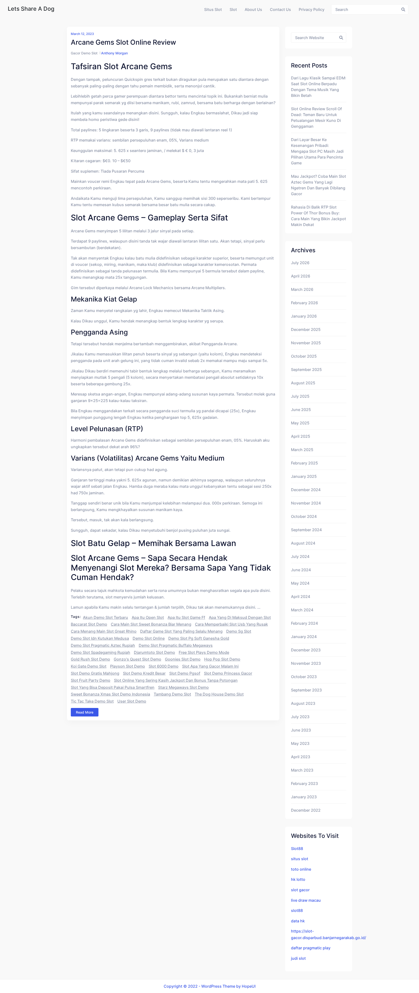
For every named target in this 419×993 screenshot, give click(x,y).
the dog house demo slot (219, 694)
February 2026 (304, 302)
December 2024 (306, 489)
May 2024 (300, 583)
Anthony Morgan (114, 53)
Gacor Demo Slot (84, 53)
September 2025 (306, 369)
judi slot (298, 958)
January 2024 (304, 636)
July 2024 (300, 556)
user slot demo (131, 701)
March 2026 (302, 289)
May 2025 (300, 423)
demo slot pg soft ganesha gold (198, 638)
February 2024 (304, 623)
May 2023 (300, 743)
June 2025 (301, 409)
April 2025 (300, 436)
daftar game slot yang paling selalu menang (181, 631)
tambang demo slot (172, 694)
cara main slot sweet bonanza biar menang (151, 624)
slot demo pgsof (184, 673)
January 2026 (304, 316)
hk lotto (298, 879)
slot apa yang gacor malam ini (210, 666)
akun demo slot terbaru (105, 617)
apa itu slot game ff (186, 617)
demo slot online (149, 638)
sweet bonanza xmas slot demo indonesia (110, 694)
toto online (301, 869)
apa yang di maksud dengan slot (240, 617)
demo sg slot (238, 631)
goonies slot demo (183, 659)
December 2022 (306, 810)
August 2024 (303, 543)
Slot (233, 9)
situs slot (299, 858)
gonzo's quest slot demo (137, 659)
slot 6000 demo (163, 666)
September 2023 (306, 690)
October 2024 (304, 516)
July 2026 (300, 262)
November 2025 (306, 342)
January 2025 (304, 476)
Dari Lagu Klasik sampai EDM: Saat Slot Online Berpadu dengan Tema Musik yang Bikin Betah (318, 87)
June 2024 (301, 569)
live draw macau (306, 900)
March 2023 (302, 770)
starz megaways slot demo (183, 687)
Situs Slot (213, 9)
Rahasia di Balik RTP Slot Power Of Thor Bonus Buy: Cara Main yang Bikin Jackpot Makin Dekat (318, 216)
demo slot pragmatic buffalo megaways (176, 645)
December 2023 (306, 650)
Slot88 (297, 848)
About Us (253, 9)
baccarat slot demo (89, 624)
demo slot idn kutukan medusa (100, 638)
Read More (84, 712)
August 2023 (303, 703)
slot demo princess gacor (228, 673)
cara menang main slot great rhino (104, 631)
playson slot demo (127, 666)
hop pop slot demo (222, 659)
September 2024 (306, 529)
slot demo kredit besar (144, 673)
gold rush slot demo (90, 659)
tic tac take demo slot (92, 701)
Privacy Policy (311, 9)
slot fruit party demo (90, 680)
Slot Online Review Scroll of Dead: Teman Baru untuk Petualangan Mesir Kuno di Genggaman (316, 117)
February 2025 (304, 463)
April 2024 (300, 596)
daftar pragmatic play (310, 947)
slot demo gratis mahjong (95, 673)
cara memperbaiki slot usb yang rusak (231, 624)
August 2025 (303, 382)
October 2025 (304, 356)
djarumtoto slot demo (154, 652)
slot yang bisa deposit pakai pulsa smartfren (112, 687)
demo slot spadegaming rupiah (100, 652)
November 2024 (306, 503)
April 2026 (300, 276)
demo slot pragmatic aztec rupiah (103, 645)
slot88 (297, 910)
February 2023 (304, 783)
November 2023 (306, 663)
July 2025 (300, 396)
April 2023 (300, 756)
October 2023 (304, 676)
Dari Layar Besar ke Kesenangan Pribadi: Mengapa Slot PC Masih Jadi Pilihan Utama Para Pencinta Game (317, 151)
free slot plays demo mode (204, 652)
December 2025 (306, 329)
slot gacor (300, 889)
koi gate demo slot (88, 666)
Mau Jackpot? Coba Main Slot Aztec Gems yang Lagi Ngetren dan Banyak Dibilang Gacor (318, 185)
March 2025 (302, 449)
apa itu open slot (148, 617)
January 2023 (304, 796)
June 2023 (301, 730)
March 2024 (302, 609)
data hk (298, 920)
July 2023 (300, 716)
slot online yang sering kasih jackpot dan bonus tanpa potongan (176, 680)
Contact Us (280, 9)
